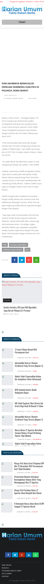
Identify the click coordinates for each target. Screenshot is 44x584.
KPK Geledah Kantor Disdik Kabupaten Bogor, (26, 391)
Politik (7, 300)
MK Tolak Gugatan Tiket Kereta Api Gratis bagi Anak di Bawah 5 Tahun (29, 405)
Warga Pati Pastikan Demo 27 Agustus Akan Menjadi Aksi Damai (27, 492)
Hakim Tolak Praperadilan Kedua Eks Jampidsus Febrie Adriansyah (28, 378)
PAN (4, 245)
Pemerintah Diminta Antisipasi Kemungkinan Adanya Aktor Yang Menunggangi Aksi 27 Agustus (27, 479)
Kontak (5, 576)
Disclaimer (7, 573)
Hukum (35, 384)
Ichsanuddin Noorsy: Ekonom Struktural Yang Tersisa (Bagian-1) (29, 418)
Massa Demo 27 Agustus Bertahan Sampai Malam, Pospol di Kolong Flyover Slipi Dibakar (28, 433)
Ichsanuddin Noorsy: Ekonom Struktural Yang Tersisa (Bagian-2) (29, 364)
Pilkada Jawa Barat (18, 245)
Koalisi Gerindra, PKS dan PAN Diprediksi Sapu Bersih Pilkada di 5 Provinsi (20, 309)
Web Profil (7, 565)
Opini (35, 371)
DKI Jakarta (37, 439)
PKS (27, 250)
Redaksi (5, 568)
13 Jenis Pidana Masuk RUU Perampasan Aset (26, 351)
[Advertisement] (22, 51)
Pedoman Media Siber (11, 571)
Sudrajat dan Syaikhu (12, 250)
